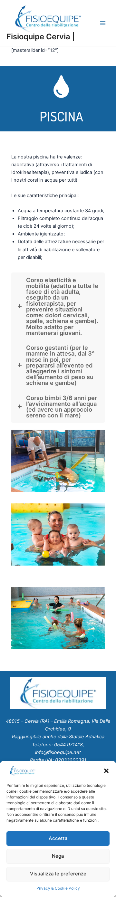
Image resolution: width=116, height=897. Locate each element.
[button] (106, 771)
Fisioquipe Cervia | (40, 36)
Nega (58, 856)
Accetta (58, 838)
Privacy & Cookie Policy (58, 888)
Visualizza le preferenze (58, 874)
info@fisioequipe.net (58, 752)
